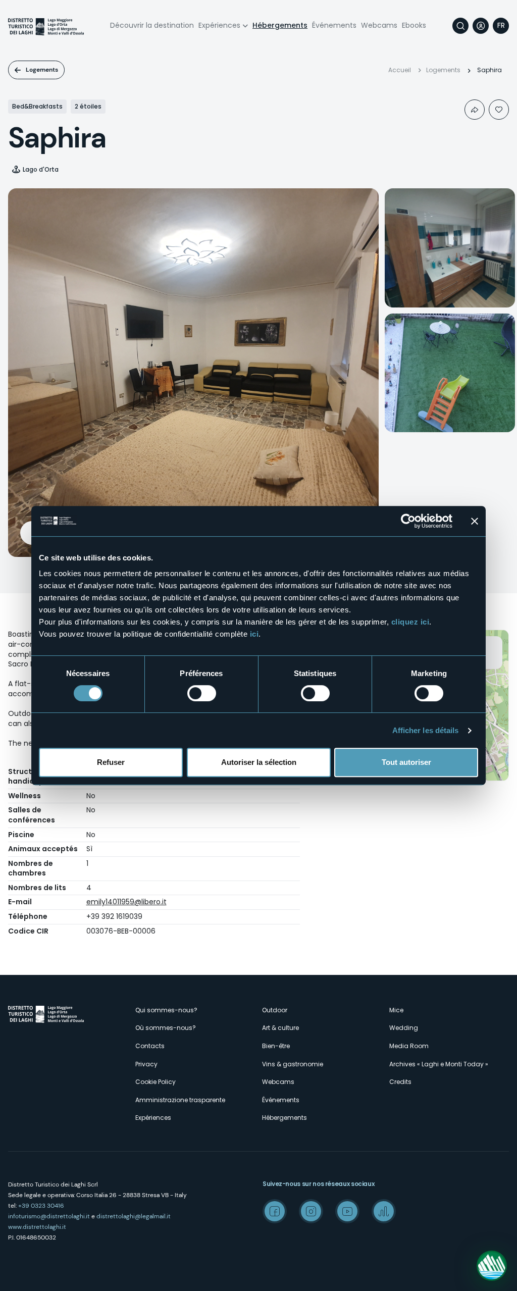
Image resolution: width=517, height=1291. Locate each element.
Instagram (311, 1211)
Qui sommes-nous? (166, 1010)
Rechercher (460, 26)
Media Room (409, 1046)
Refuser (111, 762)
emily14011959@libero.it (126, 902)
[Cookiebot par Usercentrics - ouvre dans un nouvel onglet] (408, 521)
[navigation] (501, 26)
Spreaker (384, 1211)
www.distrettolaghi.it (37, 1227)
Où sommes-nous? (165, 1027)
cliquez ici (410, 621)
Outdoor (274, 1010)
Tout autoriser (406, 762)
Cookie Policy (155, 1081)
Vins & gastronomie (292, 1064)
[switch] (201, 693)
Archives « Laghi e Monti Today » (438, 1064)
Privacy (146, 1064)
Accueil (399, 70)
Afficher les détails (425, 730)
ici (254, 634)
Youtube (347, 1211)
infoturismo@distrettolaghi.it (49, 1216)
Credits (400, 1081)
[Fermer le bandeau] (474, 521)
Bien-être (276, 1046)
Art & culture (280, 1027)
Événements (334, 25)
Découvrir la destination (152, 25)
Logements (42, 70)
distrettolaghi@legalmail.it (133, 1216)
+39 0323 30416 (41, 1206)
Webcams (379, 25)
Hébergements (279, 25)
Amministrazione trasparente (180, 1100)
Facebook (275, 1211)
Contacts (150, 1046)
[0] (499, 109)
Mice (396, 1010)
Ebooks (414, 25)
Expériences (219, 25)
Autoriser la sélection (258, 762)
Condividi (474, 109)
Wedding (403, 1027)
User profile (481, 26)
